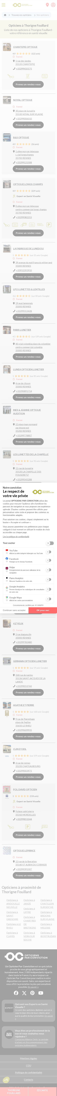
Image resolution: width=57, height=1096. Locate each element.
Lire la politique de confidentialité (16, 537)
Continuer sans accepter (14, 610)
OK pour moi (43, 610)
